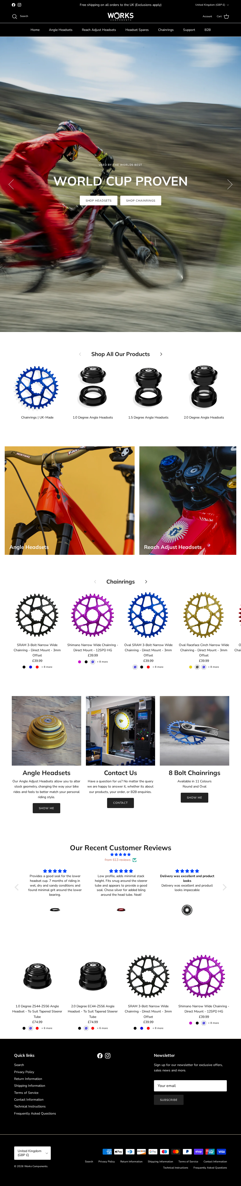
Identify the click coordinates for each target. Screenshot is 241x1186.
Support (189, 30)
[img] (120, 854)
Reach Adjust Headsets (99, 30)
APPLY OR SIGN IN (120, 188)
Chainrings (166, 30)
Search (19, 1065)
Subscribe (168, 1100)
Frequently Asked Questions (35, 1113)
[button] (17, 887)
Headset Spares (137, 30)
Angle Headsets (60, 30)
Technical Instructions (30, 1106)
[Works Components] (120, 16)
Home (35, 30)
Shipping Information (29, 1085)
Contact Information (29, 1099)
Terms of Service (26, 1093)
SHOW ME (46, 808)
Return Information (28, 1079)
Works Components (35, 1166)
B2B (208, 30)
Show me (194, 798)
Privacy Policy (24, 1072)
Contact (120, 803)
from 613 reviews (118, 860)
